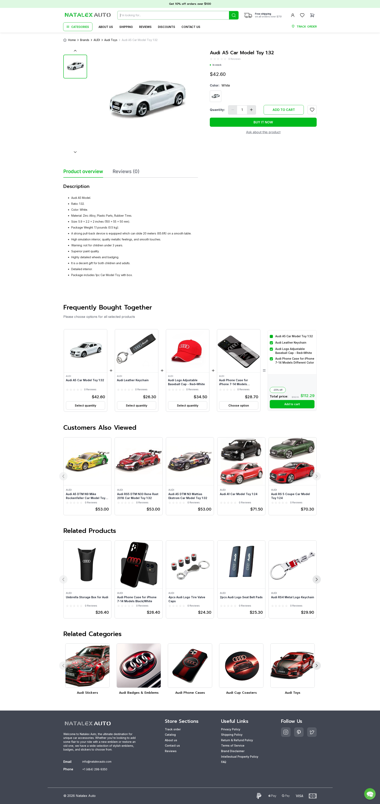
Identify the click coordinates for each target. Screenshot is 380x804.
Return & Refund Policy (237, 740)
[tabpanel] (130, 229)
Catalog (170, 734)
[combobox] (178, 15)
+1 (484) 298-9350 (94, 769)
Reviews (145, 27)
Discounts (166, 27)
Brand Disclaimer (232, 751)
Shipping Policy (231, 734)
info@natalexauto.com (96, 761)
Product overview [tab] (83, 171)
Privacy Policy (230, 729)
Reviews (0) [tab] (126, 171)
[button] (85, 370)
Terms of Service (232, 745)
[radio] (211, 58)
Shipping (126, 27)
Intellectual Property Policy (239, 756)
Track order (173, 729)
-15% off (277, 390)
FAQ (223, 762)
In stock (217, 65)
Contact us (190, 27)
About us (106, 27)
